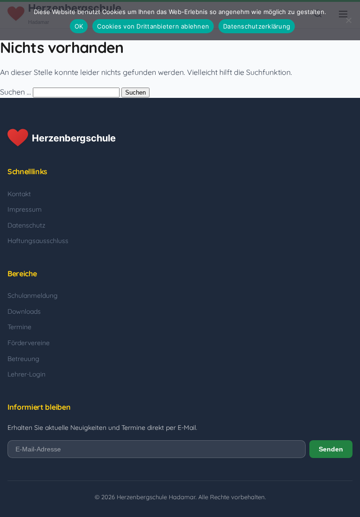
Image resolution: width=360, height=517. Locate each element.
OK (79, 26)
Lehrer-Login (26, 374)
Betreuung (23, 359)
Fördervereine (29, 343)
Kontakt (19, 194)
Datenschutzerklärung (256, 26)
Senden (331, 449)
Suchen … (15, 91)
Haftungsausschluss (38, 240)
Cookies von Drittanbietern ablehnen (153, 26)
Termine (19, 327)
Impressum (25, 209)
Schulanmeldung (33, 295)
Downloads (24, 311)
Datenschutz (26, 225)
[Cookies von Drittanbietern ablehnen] (348, 20)
